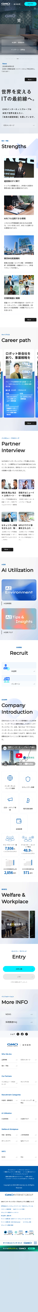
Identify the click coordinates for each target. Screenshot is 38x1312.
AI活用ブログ (25, 1119)
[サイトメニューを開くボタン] (35, 8)
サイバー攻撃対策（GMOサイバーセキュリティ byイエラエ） (16, 1219)
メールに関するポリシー (29, 1172)
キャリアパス (25, 1082)
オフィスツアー (6, 1141)
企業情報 (4, 1060)
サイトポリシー (12, 1170)
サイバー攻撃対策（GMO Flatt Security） (11, 1222)
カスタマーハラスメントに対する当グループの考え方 (20, 1178)
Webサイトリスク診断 (18, 1209)
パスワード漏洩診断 (6, 1209)
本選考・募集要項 (7, 1100)
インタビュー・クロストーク (8, 1083)
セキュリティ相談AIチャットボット (10, 1212)
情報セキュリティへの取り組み (12, 1172)
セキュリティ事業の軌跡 (7, 1225)
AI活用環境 (5, 1119)
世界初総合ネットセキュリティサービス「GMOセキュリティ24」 (17, 1206)
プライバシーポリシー (24, 1170)
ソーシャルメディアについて (20, 1174)
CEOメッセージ (25, 1060)
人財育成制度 (25, 1135)
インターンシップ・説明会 (27, 1101)
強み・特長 (5, 1066)
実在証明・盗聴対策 (6, 1215)
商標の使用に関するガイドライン (14, 1176)
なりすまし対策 (27, 1222)
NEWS (3, 1157)
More (30, 79)
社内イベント (25, 1141)
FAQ (22, 1157)
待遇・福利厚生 (6, 1135)
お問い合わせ (28, 1176)
